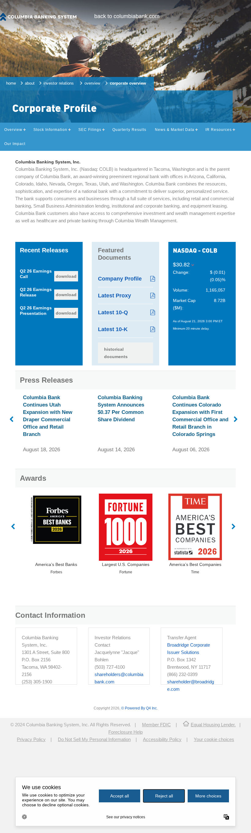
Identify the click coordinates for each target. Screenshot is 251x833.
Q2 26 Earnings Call (36, 274)
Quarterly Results (129, 130)
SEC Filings (89, 130)
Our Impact (14, 144)
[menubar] (127, 16)
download (66, 276)
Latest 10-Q (113, 312)
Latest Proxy (114, 295)
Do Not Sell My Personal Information (94, 739)
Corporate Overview (128, 83)
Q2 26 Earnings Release (36, 292)
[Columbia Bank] (38, 19)
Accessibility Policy (162, 739)
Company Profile (120, 279)
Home (11, 83)
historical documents (116, 353)
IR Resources (218, 130)
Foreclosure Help (125, 732)
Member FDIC (156, 724)
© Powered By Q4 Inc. (139, 708)
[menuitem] (127, 16)
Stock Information (50, 130)
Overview (92, 83)
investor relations (58, 83)
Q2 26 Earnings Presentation (36, 310)
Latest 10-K (113, 329)
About (30, 83)
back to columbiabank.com (126, 16)
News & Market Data (174, 130)
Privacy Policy (31, 739)
